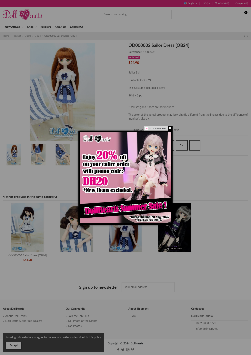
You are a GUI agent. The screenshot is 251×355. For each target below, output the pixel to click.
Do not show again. (158, 128)
